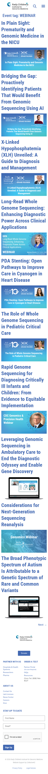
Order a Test (31, 662)
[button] (43, 6)
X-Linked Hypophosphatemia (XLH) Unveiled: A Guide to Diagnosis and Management (21, 155)
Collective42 (31, 762)
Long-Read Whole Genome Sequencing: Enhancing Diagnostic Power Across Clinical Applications (23, 214)
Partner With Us (12, 662)
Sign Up (8, 747)
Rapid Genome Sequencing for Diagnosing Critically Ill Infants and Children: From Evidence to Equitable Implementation (23, 386)
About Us (8, 686)
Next (42, 624)
